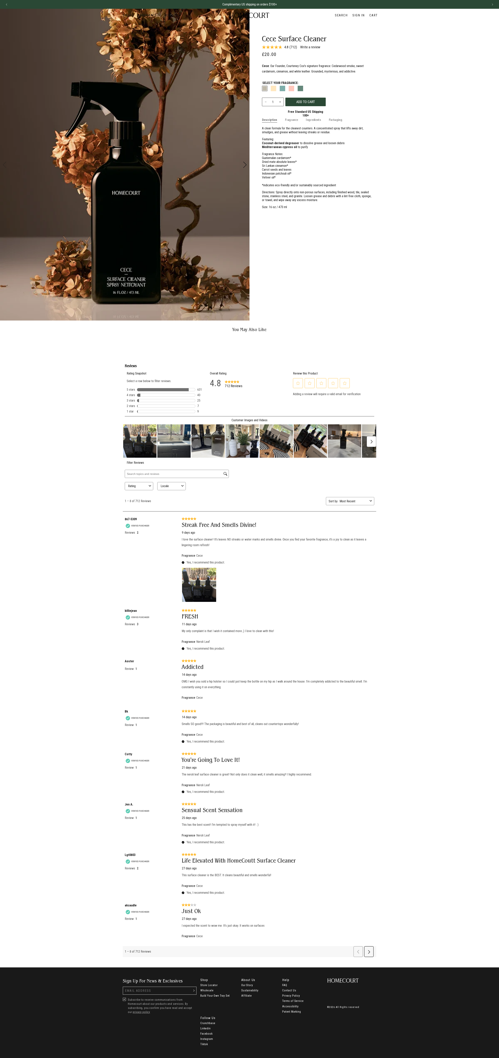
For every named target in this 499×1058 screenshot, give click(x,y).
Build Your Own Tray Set (215, 995)
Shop (127, 15)
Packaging (335, 120)
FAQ (284, 985)
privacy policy (141, 1012)
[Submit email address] (193, 991)
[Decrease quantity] (265, 102)
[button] (6, 4)
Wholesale (207, 990)
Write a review (310, 47)
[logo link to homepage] (249, 15)
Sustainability (249, 990)
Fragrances (148, 15)
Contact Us (289, 990)
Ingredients (313, 120)
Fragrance (291, 120)
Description (269, 120)
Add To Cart (305, 102)
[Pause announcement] (485, 4)
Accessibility (290, 1006)
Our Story (247, 985)
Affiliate (246, 995)
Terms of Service (292, 1000)
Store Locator (209, 985)
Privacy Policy (291, 995)
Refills (171, 15)
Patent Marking (291, 1011)
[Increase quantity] (280, 102)
